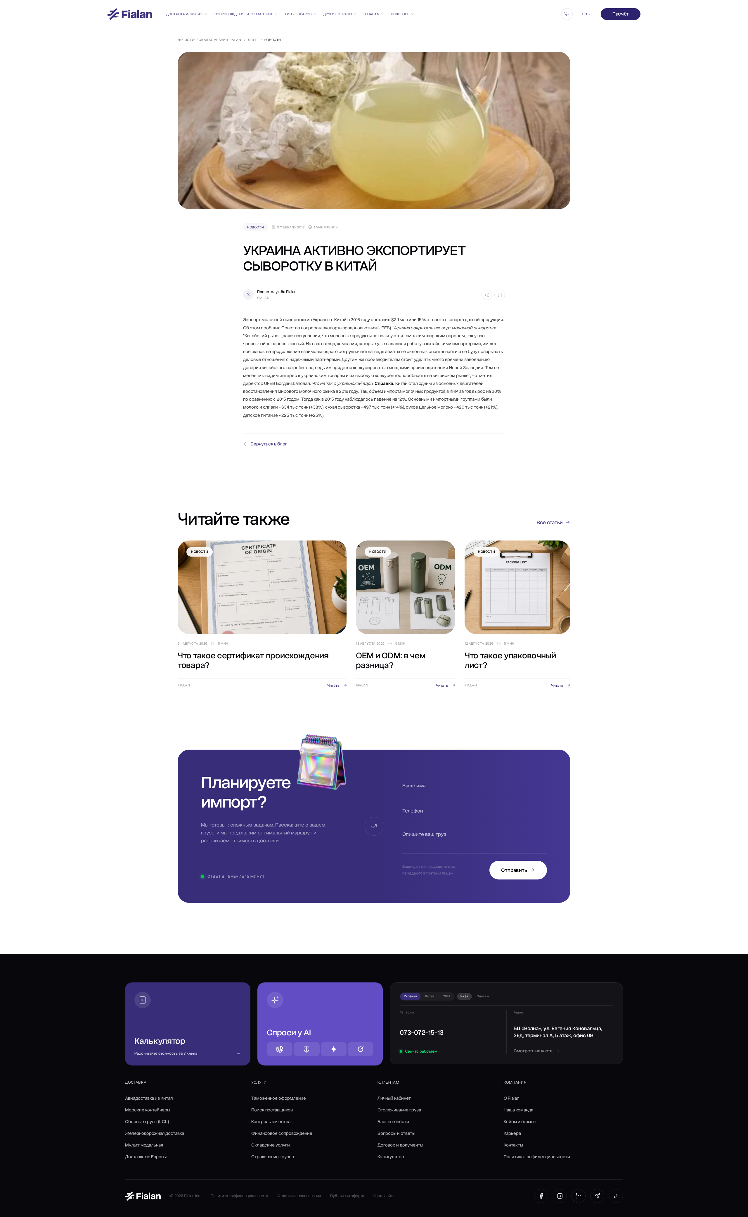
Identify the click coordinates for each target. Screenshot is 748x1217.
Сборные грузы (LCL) (147, 1121)
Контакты (513, 1145)
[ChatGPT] (279, 1049)
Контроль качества (270, 1121)
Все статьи (550, 522)
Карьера (512, 1133)
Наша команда (518, 1110)
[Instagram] (560, 1196)
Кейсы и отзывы (520, 1121)
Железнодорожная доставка (154, 1133)
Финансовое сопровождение (281, 1133)
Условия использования (299, 1196)
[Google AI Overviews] (334, 1049)
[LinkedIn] (579, 1196)
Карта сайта (383, 1196)
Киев (464, 996)
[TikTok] (616, 1196)
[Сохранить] (499, 295)
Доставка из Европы (146, 1157)
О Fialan (371, 14)
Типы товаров (298, 14)
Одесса (483, 996)
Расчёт (620, 13)
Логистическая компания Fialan (209, 39)
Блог (252, 39)
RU (584, 14)
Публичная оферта (347, 1196)
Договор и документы (400, 1145)
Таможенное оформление (278, 1098)
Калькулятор (391, 1157)
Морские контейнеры (147, 1110)
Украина (410, 996)
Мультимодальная (144, 1145)
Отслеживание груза (399, 1110)
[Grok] (360, 1049)
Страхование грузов (272, 1157)
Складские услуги (270, 1145)
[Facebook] (541, 1196)
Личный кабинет (394, 1098)
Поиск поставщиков (272, 1110)
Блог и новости (393, 1121)
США (447, 996)
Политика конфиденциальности (537, 1157)
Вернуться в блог (269, 444)
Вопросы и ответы (396, 1133)
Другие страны (337, 14)
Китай (429, 996)
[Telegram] (597, 1196)
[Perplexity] (306, 1049)
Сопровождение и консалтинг (243, 14)
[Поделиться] (487, 295)
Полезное (400, 14)
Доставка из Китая (184, 14)
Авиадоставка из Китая (149, 1098)
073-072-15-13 (422, 1032)
